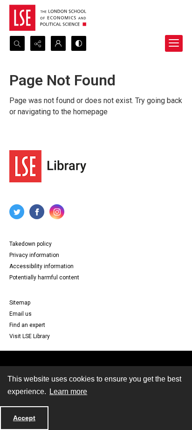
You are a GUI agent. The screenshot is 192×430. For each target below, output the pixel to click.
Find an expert (27, 325)
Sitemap (19, 302)
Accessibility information (41, 266)
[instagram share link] (56, 211)
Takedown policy (30, 244)
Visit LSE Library (29, 336)
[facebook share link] (36, 211)
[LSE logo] (47, 18)
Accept (24, 418)
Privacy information (34, 255)
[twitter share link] (16, 211)
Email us (20, 314)
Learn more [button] (68, 391)
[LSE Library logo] (47, 166)
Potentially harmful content (44, 277)
